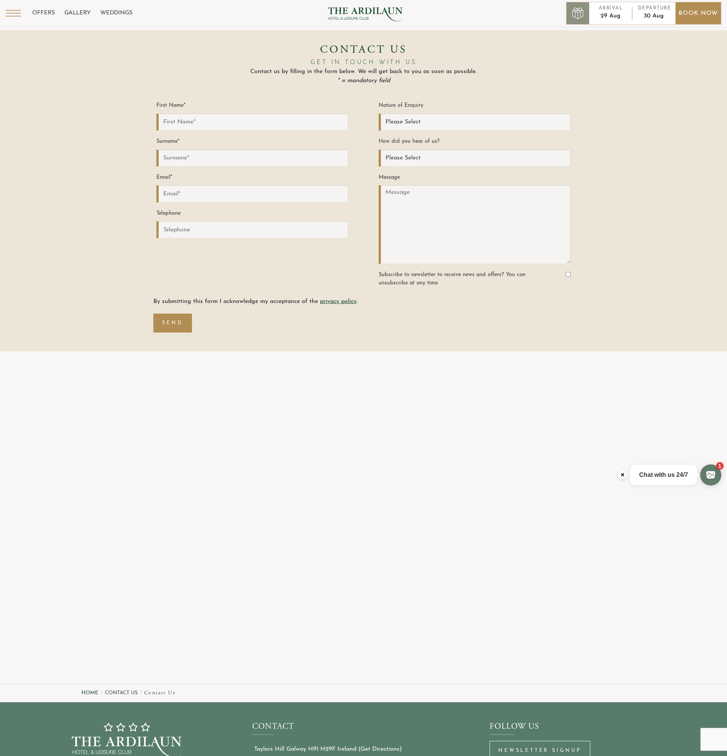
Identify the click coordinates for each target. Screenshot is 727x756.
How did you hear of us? (409, 141)
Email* (164, 177)
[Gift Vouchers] (577, 13)
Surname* (167, 141)
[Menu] (13, 13)
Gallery (77, 13)
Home (89, 692)
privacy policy (338, 301)
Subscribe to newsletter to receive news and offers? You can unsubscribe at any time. (452, 279)
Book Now (698, 13)
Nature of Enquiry (401, 105)
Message (389, 177)
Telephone (168, 213)
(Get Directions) (380, 749)
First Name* (171, 105)
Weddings (116, 13)
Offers (43, 13)
